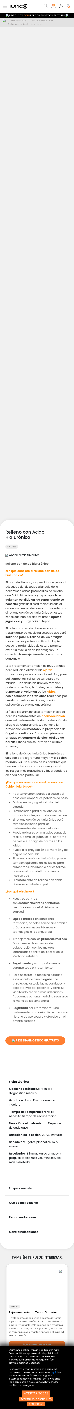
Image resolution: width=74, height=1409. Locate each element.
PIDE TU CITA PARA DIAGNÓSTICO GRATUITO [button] (37, 15)
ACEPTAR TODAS (36, 1393)
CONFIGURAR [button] (36, 1404)
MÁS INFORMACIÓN (38, 1344)
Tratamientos (19, 20)
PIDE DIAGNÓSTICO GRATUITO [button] (37, 1040)
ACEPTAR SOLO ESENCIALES (36, 1399)
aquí (53, 1372)
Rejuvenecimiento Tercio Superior (33, 1312)
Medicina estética (42, 20)
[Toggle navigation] (5, 6)
